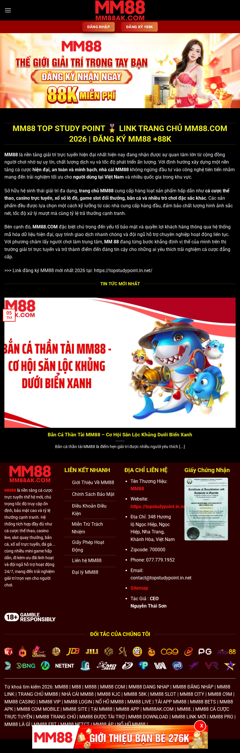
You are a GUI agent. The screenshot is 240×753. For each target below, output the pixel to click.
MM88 (11, 154)
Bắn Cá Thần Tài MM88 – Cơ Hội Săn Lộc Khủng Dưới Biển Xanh (120, 434)
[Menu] (7, 10)
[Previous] (12, 70)
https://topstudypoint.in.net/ (123, 270)
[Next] (227, 70)
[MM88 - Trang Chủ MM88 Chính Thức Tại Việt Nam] (120, 10)
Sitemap (139, 588)
